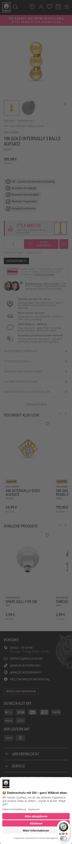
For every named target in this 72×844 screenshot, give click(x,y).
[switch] (63, 838)
